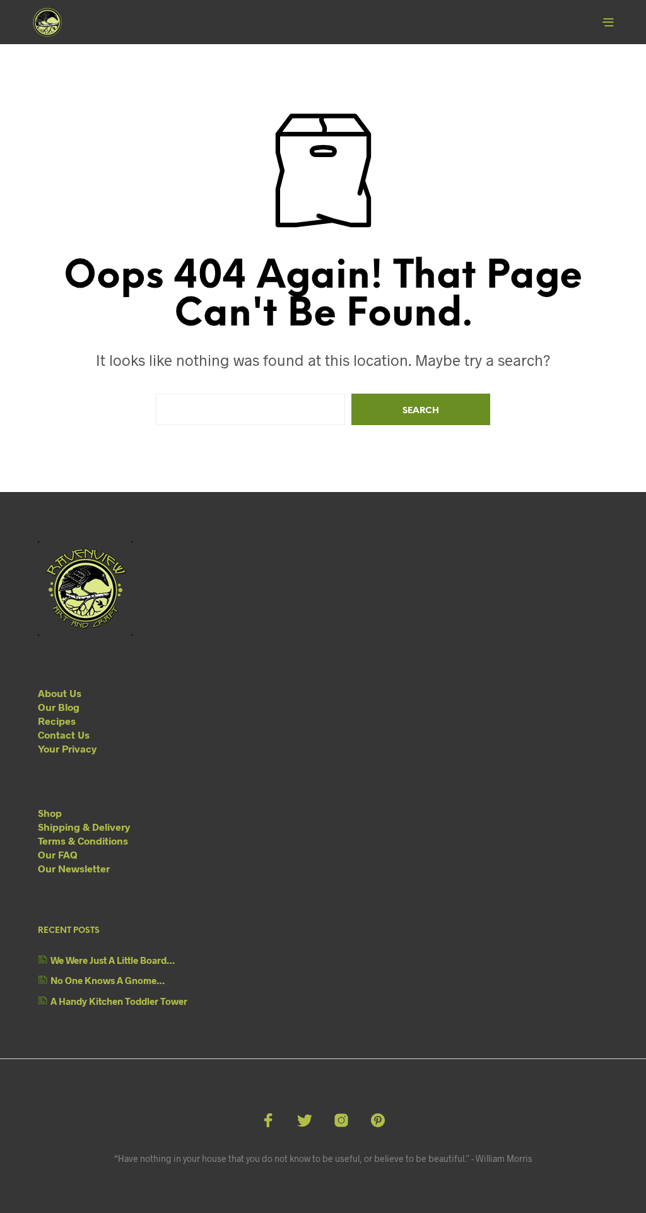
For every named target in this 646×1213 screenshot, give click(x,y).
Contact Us (64, 735)
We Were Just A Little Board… (112, 960)
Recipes (57, 721)
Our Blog (58, 707)
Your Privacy (67, 748)
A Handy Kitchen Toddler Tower (118, 1001)
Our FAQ (58, 854)
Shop (50, 813)
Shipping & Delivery (84, 827)
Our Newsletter (74, 868)
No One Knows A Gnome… (107, 980)
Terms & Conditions (83, 841)
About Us (59, 693)
